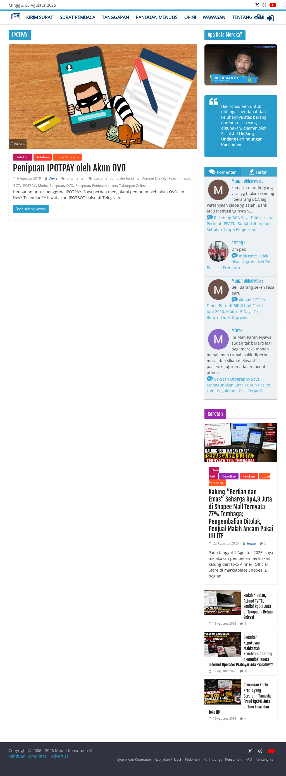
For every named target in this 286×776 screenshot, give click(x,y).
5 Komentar (75, 178)
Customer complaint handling (116, 178)
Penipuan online (104, 185)
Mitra (236, 330)
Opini (190, 17)
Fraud (185, 178)
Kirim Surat (39, 17)
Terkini (262, 172)
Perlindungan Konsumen (223, 759)
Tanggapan (115, 17)
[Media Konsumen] (16, 17)
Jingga (251, 543)
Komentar (226, 172)
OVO (69, 185)
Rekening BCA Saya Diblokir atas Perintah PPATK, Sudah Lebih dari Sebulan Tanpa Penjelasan (240, 223)
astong (237, 242)
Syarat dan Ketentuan (134, 759)
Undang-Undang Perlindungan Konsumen (242, 139)
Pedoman (192, 759)
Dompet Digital (153, 178)
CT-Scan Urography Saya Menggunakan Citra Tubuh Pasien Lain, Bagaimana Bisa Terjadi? (238, 384)
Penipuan (82, 185)
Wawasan (214, 17)
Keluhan (42, 157)
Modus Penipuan (51, 185)
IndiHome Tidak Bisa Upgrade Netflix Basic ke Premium (238, 261)
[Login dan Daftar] (270, 18)
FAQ (249, 759)
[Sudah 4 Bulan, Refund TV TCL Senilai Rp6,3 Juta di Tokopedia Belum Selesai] (222, 593)
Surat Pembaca (77, 17)
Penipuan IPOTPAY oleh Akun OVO (69, 168)
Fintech (172, 178)
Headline (229, 476)
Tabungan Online (132, 185)
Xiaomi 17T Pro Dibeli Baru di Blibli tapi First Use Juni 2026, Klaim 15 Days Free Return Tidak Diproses (238, 308)
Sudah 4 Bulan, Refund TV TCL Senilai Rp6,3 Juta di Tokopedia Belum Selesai (258, 606)
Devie (53, 178)
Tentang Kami (248, 17)
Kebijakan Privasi (168, 759)
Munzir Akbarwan (246, 181)
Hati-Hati (23, 157)
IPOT (16, 185)
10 (246, 670)
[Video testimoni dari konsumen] (241, 64)
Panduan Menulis (157, 17)
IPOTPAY (29, 185)
